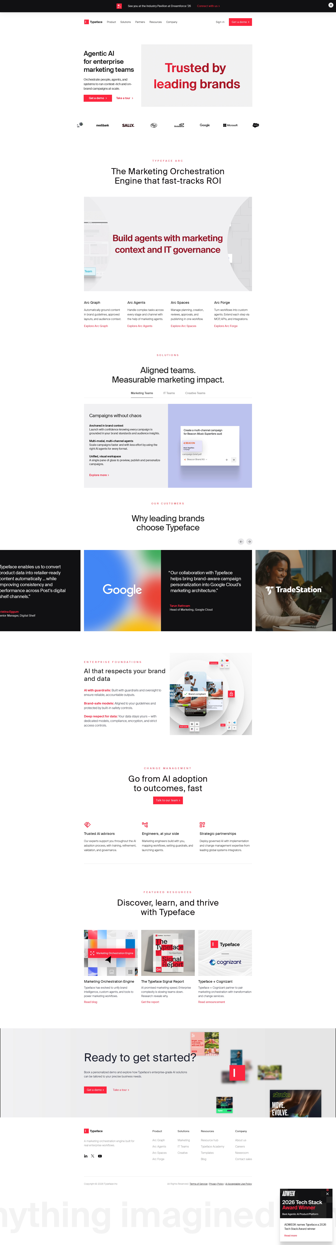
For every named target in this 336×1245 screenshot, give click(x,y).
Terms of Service (199, 1183)
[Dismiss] (327, 1193)
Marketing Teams (142, 393)
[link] (168, 6)
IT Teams (169, 393)
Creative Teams (195, 393)
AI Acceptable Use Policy (238, 1183)
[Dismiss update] (330, 5)
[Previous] (241, 541)
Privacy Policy (216, 1183)
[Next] (249, 541)
